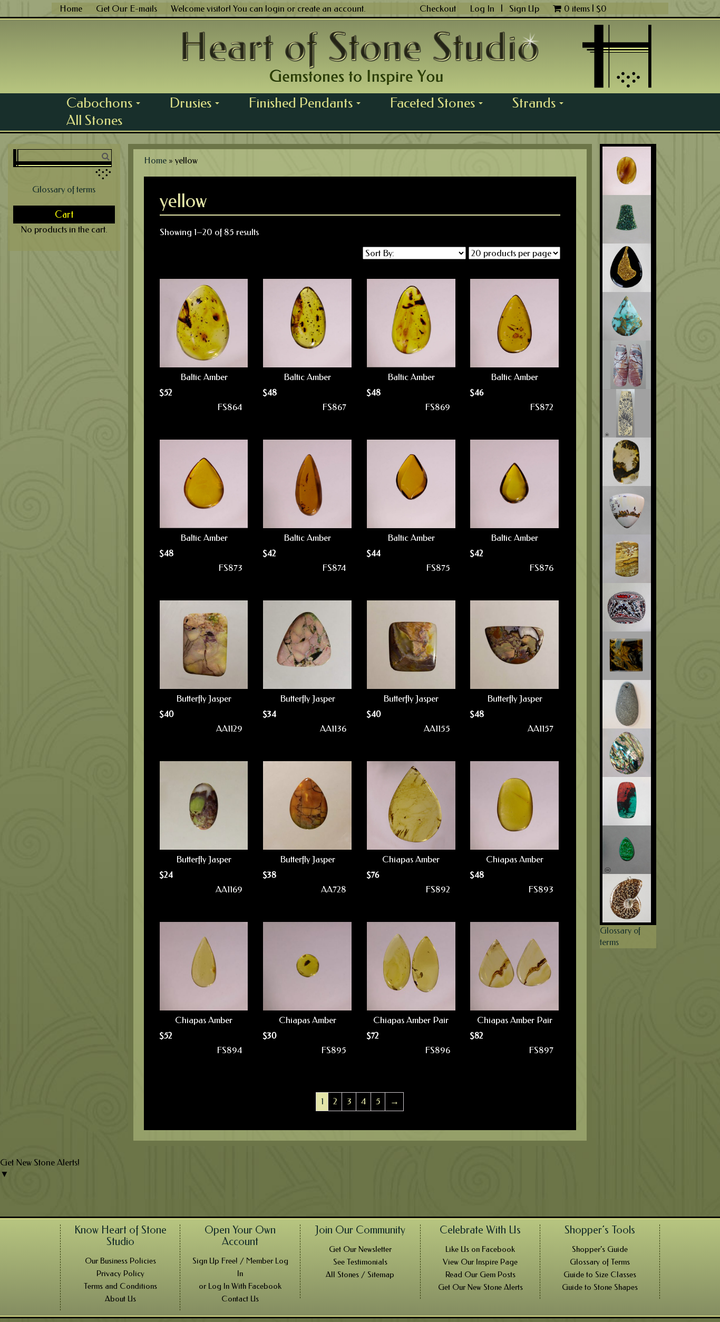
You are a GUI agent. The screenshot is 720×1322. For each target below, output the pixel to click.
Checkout (438, 8)
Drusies (198, 103)
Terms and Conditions (120, 1286)
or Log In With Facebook (240, 1286)
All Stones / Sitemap (360, 1274)
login (275, 8)
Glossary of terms (63, 189)
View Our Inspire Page (480, 1262)
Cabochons (107, 103)
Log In (483, 8)
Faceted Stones (440, 103)
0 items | (585, 8)
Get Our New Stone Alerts (480, 1287)
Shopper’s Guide (600, 1249)
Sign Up (524, 8)
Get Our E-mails (126, 8)
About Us (120, 1299)
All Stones (94, 120)
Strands (541, 103)
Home (71, 8)
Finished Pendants (308, 103)
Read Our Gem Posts (480, 1274)
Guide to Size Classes (599, 1274)
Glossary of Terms (600, 1262)
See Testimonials (360, 1262)
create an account (330, 8)
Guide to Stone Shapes (600, 1287)
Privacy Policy (120, 1273)
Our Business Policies (120, 1261)
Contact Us (240, 1299)
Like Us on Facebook (480, 1249)
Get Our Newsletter (360, 1249)
